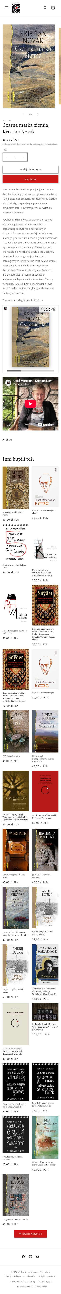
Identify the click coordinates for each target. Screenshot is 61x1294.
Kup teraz (30, 179)
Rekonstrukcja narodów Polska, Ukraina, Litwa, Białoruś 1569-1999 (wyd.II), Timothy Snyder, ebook (44, 634)
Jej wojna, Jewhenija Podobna (41, 876)
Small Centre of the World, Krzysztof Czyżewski (44, 816)
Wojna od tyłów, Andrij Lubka (13, 990)
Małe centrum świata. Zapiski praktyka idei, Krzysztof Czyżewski (13, 1051)
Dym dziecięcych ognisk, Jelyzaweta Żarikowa (43, 1104)
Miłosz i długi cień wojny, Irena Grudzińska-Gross (43, 1163)
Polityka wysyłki (45, 1281)
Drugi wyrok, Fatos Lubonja (15, 1219)
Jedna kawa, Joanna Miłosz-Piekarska (16, 632)
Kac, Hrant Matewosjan (43, 692)
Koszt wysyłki (27, 144)
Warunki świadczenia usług (23, 1281)
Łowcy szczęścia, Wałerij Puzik (14, 876)
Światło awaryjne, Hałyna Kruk (14, 566)
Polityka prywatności (47, 1276)
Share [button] (9, 439)
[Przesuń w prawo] (38, 114)
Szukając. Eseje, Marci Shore (13, 513)
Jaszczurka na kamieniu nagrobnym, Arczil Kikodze (15, 933)
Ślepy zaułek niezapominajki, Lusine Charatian (43, 759)
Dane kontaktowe (25, 1286)
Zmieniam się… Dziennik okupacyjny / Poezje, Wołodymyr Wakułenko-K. (44, 991)
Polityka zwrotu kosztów (24, 1276)
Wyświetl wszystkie (30, 1233)
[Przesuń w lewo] (23, 114)
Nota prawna (41, 1286)
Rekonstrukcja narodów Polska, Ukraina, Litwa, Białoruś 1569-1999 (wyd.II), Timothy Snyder (14, 697)
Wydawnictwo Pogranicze (29, 1272)
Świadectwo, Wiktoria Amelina (13, 1158)
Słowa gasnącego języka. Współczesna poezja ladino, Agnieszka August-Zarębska (15, 817)
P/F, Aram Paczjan (11, 756)
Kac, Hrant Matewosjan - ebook (44, 511)
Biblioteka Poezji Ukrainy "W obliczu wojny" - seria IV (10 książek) (45, 1027)
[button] (7, 8)
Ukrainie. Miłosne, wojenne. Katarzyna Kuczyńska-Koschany (42, 573)
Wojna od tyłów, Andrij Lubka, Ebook (42, 933)
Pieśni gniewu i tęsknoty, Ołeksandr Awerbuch (14, 1105)
